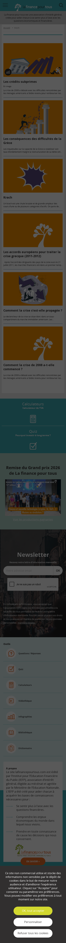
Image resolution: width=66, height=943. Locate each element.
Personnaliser (33, 922)
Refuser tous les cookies (33, 933)
